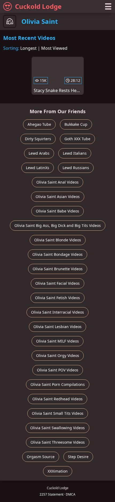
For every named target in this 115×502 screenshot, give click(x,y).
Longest (28, 48)
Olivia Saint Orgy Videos (57, 355)
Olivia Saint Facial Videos (57, 283)
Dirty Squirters (38, 138)
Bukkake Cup (75, 124)
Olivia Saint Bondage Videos (57, 254)
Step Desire (78, 456)
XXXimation (58, 471)
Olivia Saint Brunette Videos (58, 268)
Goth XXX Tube (77, 138)
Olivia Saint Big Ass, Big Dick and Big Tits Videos (57, 225)
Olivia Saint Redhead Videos (57, 398)
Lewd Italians (75, 153)
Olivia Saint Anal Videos (57, 182)
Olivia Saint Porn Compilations (57, 384)
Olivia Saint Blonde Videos (57, 239)
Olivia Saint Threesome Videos (57, 442)
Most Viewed (54, 48)
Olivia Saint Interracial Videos (57, 312)
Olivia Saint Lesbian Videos (57, 326)
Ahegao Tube (39, 124)
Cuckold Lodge (38, 6)
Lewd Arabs (39, 153)
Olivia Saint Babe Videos (57, 211)
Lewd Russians (76, 167)
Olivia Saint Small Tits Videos (57, 413)
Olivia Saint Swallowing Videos (57, 427)
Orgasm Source (41, 456)
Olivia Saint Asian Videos (58, 196)
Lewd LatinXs (37, 167)
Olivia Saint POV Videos (57, 369)
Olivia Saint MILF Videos (57, 341)
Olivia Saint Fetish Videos (57, 297)
